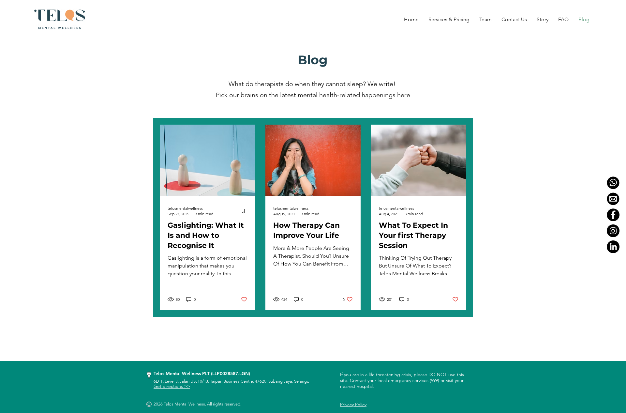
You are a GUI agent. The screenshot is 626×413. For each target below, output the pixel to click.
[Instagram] (613, 230)
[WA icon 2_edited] (613, 182)
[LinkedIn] (613, 246)
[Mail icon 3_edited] (613, 198)
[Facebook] (613, 214)
